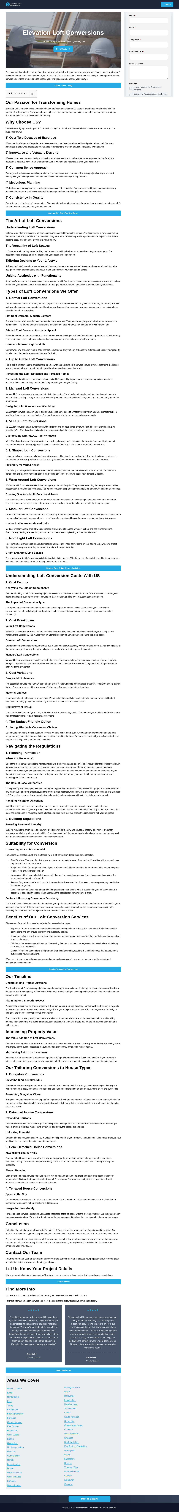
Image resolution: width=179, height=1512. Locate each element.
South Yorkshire (71, 1417)
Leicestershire (13, 1464)
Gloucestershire (14, 1472)
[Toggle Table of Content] (31, 94)
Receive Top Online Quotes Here (63, 969)
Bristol (67, 1392)
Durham (68, 1463)
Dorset (10, 1468)
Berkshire (11, 1418)
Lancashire (69, 1459)
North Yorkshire (71, 1442)
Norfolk (10, 1460)
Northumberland (71, 1471)
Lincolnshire (70, 1400)
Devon (67, 1455)
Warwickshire (13, 1456)
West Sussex (13, 1435)
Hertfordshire (13, 1397)
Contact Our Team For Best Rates (63, 213)
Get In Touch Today (63, 86)
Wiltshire (11, 1451)
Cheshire (68, 1429)
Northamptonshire (15, 1447)
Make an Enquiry (89, 1499)
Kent (9, 1401)
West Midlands (14, 1477)
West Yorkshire (71, 1434)
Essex (10, 1393)
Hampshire (12, 1430)
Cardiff (67, 1413)
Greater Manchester (73, 1425)
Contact (167, 4)
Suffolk (10, 1439)
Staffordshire (70, 1408)
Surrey (10, 1405)
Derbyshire (69, 1396)
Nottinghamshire (72, 1387)
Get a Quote (61, 49)
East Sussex (13, 1426)
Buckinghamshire (15, 1414)
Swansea (68, 1438)
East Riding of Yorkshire (75, 1446)
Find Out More (63, 1282)
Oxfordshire (12, 1443)
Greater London (14, 1388)
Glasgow (68, 1484)
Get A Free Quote (63, 1370)
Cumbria (68, 1476)
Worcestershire (14, 1485)
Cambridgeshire (14, 1422)
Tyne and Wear (71, 1467)
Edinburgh (69, 1480)
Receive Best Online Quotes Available (63, 568)
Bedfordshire (13, 1409)
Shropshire (69, 1421)
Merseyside (69, 1450)
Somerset (11, 1481)
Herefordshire (70, 1404)
